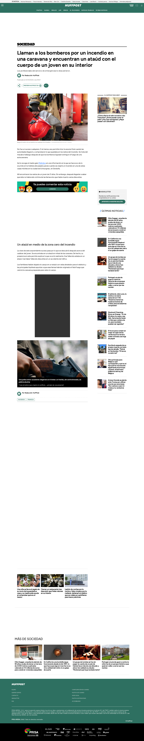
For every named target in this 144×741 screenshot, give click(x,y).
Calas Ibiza (85, 1)
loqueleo (93, 735)
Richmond (48, 735)
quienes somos (16, 692)
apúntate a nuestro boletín (112, 201)
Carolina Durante (66, 1)
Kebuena (105, 732)
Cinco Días (76, 732)
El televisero (75, 10)
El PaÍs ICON (76, 735)
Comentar (52, 189)
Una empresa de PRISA (32, 731)
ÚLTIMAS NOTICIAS (101, 10)
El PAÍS (49, 729)
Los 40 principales (59, 729)
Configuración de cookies (80, 689)
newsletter (15, 698)
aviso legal (75, 695)
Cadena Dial (83, 732)
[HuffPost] (18, 684)
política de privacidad (79, 698)
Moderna (58, 735)
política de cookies (78, 692)
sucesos (21, 399)
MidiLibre (42, 163)
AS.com (93, 729)
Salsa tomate (76, 1)
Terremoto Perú (48, 1)
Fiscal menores (37, 1)
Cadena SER (87, 729)
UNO (63, 732)
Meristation (102, 735)
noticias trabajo (88, 10)
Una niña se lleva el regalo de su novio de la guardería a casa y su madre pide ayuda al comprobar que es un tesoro (28, 593)
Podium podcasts (68, 735)
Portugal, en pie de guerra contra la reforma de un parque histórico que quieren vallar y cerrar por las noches (116, 282)
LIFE (60, 10)
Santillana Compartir (78, 729)
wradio (68, 732)
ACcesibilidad (76, 701)
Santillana (68, 729)
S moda (84, 735)
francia (31, 399)
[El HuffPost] (73, 5)
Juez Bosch (93, 1)
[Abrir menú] (2, 5)
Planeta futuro (98, 732)
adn (99, 729)
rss (13, 701)
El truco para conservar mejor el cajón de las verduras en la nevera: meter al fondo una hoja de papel (117, 335)
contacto (15, 695)
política (39, 10)
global (46, 10)
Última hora (132, 5)
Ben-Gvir (56, 1)
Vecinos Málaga (113, 1)
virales (54, 10)
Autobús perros (102, 1)
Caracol (106, 729)
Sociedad (26, 44)
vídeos (65, 10)
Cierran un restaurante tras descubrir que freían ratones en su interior (52, 591)
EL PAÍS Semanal (91, 732)
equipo (14, 689)
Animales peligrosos (125, 1)
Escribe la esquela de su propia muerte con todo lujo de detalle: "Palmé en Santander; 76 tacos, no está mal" (117, 349)
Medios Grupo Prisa (32, 735)
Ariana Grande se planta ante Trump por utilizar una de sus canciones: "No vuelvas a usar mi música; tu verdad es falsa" (117, 385)
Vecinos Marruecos (26, 1)
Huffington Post (52, 732)
